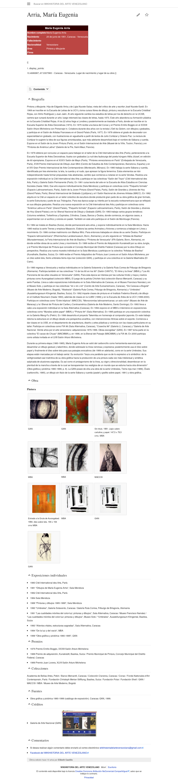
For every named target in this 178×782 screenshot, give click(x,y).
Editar (138, 15)
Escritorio (112, 767)
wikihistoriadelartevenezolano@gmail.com (121, 747)
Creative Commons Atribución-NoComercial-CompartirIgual (101, 771)
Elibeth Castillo (65, 759)
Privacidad (89, 777)
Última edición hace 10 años (41, 759)
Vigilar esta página (147, 15)
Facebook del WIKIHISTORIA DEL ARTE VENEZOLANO (58, 752)
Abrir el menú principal (29, 3)
